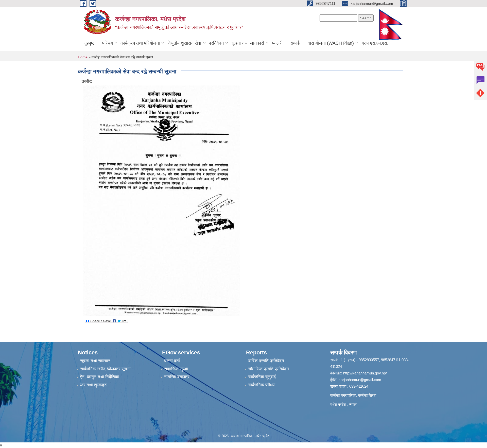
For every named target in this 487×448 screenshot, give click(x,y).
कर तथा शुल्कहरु (93, 385)
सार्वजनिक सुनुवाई (262, 376)
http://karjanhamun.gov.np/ (365, 373)
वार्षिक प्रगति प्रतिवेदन (266, 360)
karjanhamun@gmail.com (360, 379)
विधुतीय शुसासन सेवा (184, 43)
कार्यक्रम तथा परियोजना (140, 43)
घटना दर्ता (172, 360)
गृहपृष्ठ (89, 43)
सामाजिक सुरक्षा (176, 369)
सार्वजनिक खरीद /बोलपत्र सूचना (105, 369)
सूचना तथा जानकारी (247, 43)
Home (83, 57)
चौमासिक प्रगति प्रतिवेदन (268, 369)
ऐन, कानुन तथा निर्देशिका (99, 376)
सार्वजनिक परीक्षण (261, 385)
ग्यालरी (277, 43)
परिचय (107, 43)
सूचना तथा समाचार (95, 360)
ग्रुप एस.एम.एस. (374, 43)
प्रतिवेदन (216, 43)
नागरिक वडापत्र (176, 376)
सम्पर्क (295, 43)
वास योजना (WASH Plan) (331, 43)
